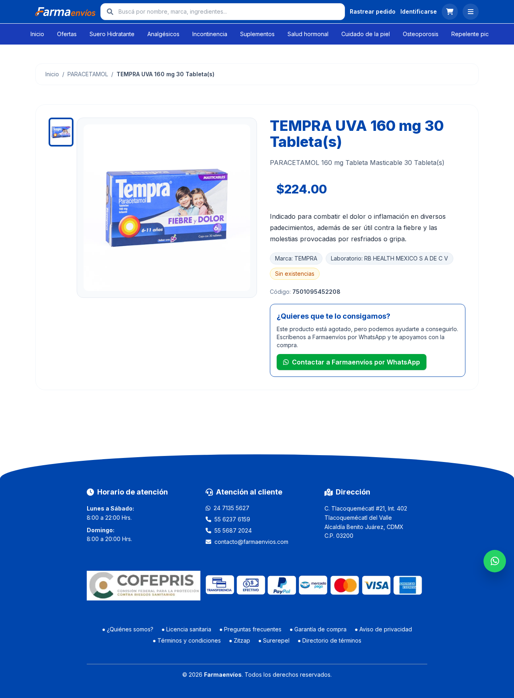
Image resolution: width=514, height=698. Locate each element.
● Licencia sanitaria (186, 629)
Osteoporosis (421, 34)
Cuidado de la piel (365, 34)
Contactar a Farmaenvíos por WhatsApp (356, 362)
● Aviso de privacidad (383, 629)
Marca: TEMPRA (296, 258)
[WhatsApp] (494, 561)
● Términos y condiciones (187, 640)
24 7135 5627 (231, 508)
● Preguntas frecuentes (250, 629)
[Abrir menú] (471, 12)
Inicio (37, 34)
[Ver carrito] (450, 12)
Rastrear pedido (373, 11)
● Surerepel (274, 640)
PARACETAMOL (87, 74)
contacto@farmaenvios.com (251, 541)
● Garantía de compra (318, 629)
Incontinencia (209, 34)
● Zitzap (239, 640)
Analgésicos (163, 34)
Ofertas (67, 34)
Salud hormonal (308, 34)
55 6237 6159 (232, 519)
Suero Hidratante (112, 34)
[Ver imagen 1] (61, 132)
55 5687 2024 (233, 530)
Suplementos (257, 34)
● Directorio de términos (329, 640)
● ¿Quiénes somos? (127, 629)
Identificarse (418, 11)
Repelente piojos (474, 34)
